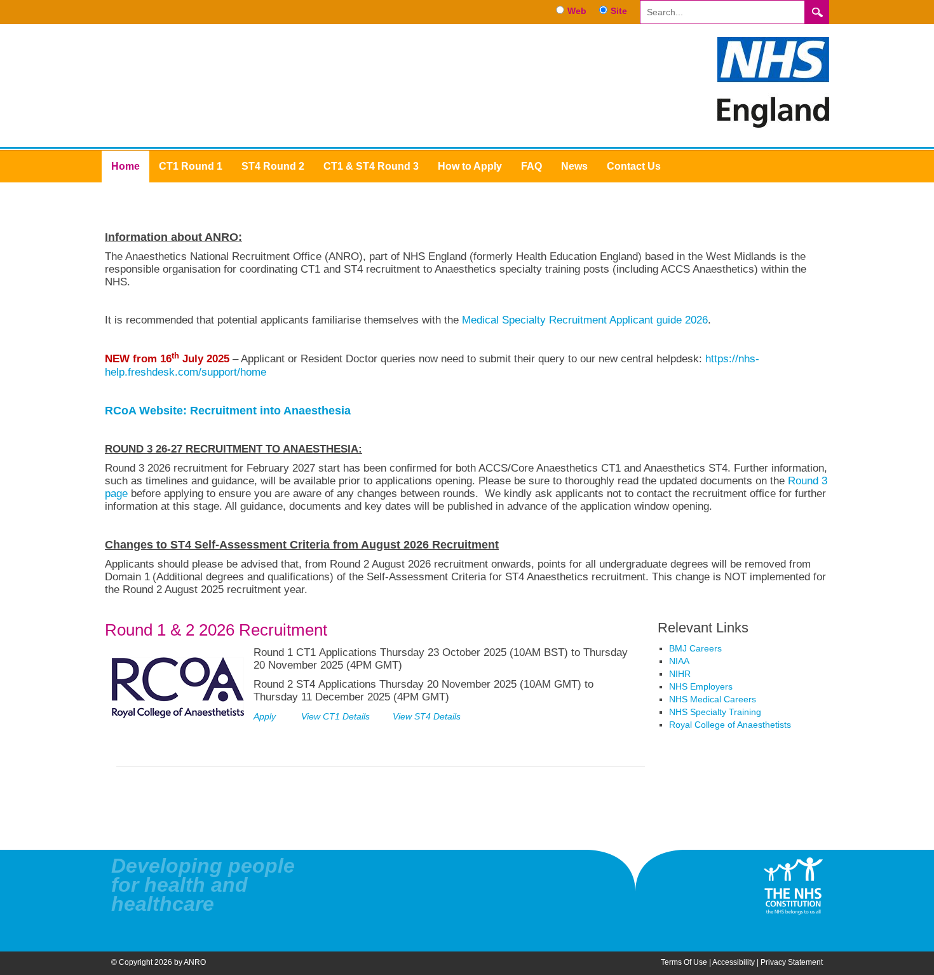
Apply (265, 716)
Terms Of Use (684, 962)
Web (576, 11)
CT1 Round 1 (190, 166)
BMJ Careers (695, 648)
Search (817, 12)
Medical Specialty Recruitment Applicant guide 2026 (585, 319)
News (574, 166)
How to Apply (470, 166)
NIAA (679, 661)
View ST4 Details (427, 716)
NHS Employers (701, 686)
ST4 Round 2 (272, 166)
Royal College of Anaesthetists (730, 724)
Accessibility (733, 962)
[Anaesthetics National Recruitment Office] (773, 81)
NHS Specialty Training (715, 712)
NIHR (680, 674)
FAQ (531, 166)
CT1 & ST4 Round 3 (371, 166)
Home (125, 166)
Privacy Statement (792, 962)
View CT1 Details (336, 716)
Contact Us (634, 166)
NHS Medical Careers (712, 699)
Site (619, 11)
